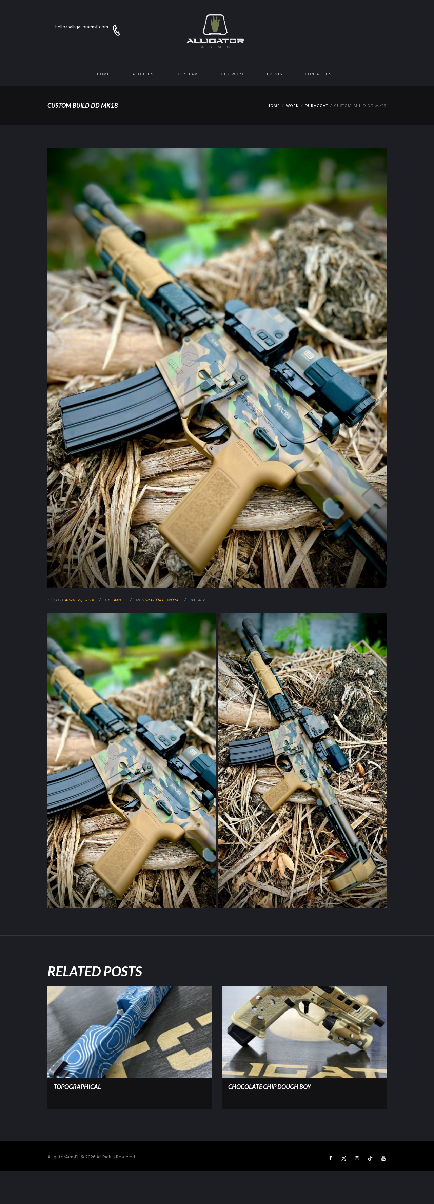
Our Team (187, 74)
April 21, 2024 (79, 600)
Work (292, 106)
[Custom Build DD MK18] (217, 368)
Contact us (318, 74)
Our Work (232, 74)
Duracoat (316, 106)
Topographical (77, 1086)
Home (103, 74)
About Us (143, 74)
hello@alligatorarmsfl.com (81, 27)
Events (274, 74)
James (118, 600)
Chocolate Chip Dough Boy (269, 1086)
